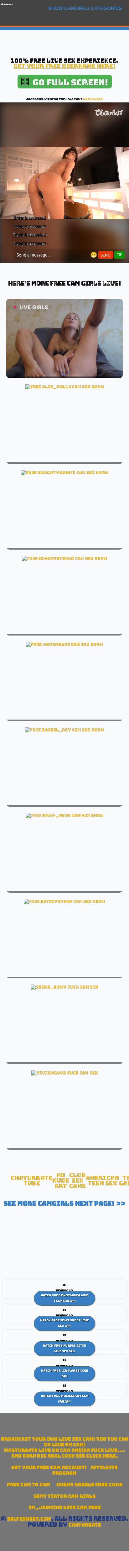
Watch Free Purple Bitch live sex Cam (64, 1348)
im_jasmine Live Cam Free (64, 1507)
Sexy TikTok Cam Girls (64, 1496)
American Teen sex (102, 1181)
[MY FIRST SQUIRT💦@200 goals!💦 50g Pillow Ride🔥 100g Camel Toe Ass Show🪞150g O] (64, 387)
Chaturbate (85, 1525)
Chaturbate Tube (31, 1181)
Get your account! (49, 1467)
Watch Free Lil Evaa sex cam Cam (64, 1373)
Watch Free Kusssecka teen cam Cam (65, 1399)
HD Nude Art (60, 1180)
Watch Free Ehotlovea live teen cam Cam (64, 1298)
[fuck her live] (64, 987)
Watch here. (93, 99)
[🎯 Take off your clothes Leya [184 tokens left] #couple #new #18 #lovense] (64, 558)
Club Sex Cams (77, 1180)
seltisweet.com (6, 4)
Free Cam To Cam (28, 1485)
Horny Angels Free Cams (89, 1485)
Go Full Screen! (68, 82)
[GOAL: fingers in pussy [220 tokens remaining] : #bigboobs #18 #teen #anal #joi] (65, 815)
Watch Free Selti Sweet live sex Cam (64, 1323)
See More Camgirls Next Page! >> (65, 1203)
